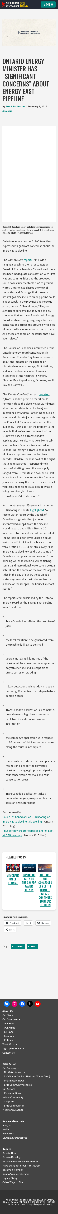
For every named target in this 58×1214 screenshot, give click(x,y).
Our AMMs (9, 1027)
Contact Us (8, 1052)
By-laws (8, 1031)
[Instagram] (14, 1004)
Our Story (7, 1015)
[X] (30, 1004)
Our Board (9, 1023)
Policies (8, 1040)
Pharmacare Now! (14, 1080)
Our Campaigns (10, 1068)
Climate (32, 946)
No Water (9, 1072)
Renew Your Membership (15, 1173)
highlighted (37, 510)
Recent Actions (12, 1093)
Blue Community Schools (18, 1084)
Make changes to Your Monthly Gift (21, 1165)
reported (44, 394)
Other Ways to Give (12, 1182)
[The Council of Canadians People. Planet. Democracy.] (15, 4)
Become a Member (12, 1169)
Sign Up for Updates (13, 1048)
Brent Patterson (15, 106)
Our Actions (8, 1088)
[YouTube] (38, 1004)
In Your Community (12, 1097)
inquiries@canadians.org (41, 1204)
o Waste (20, 1072)
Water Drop (42, 1076)
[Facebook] (22, 1004)
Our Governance (11, 1019)
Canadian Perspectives (14, 1137)
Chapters (9, 1101)
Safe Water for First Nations (19, 1076)
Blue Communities (14, 1105)
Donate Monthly (11, 1157)
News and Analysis (13, 1121)
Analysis (7, 110)
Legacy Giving (9, 1178)
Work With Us (9, 1044)
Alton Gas (17, 946)
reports (28, 260)
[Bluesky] (7, 1004)
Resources (8, 1133)
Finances (9, 1036)
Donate (6, 1148)
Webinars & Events (12, 1109)
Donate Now (9, 1153)
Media (5, 1129)
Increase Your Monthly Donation (20, 1161)
